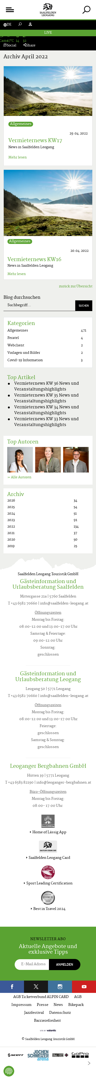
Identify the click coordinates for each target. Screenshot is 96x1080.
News (58, 1005)
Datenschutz (60, 1013)
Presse (42, 1005)
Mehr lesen (17, 157)
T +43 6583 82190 (19, 783)
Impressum (21, 1005)
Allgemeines (20, 124)
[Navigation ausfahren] (9, 9)
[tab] (86, 9)
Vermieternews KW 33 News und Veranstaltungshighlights (46, 422)
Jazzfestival (34, 1013)
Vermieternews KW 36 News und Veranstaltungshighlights (46, 387)
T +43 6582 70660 (22, 604)
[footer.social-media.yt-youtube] (84, 987)
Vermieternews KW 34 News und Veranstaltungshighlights (46, 410)
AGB (78, 997)
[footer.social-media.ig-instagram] (60, 987)
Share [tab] (30, 45)
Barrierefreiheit (47, 1021)
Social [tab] (11, 45)
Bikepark (76, 1005)
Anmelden (64, 964)
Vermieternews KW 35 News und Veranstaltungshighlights (46, 398)
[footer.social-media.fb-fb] (12, 987)
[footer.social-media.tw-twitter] (36, 987)
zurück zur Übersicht (76, 286)
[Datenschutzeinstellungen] (8, 1071)
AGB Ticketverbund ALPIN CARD (41, 997)
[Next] (89, 1063)
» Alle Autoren (19, 477)
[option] (48, 1056)
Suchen (84, 306)
